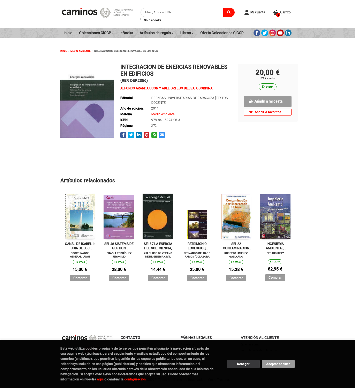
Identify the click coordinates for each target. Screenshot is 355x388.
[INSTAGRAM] (272, 33)
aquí (100, 379)
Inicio (63, 51)
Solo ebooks (152, 20)
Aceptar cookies (278, 364)
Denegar (243, 364)
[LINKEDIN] (288, 33)
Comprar (80, 278)
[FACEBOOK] (257, 33)
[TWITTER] (264, 33)
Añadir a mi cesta (268, 101)
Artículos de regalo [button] (156, 33)
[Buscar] (229, 12)
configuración (135, 379)
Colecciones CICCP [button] (95, 33)
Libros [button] (186, 33)
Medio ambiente (80, 51)
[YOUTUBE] (280, 33)
